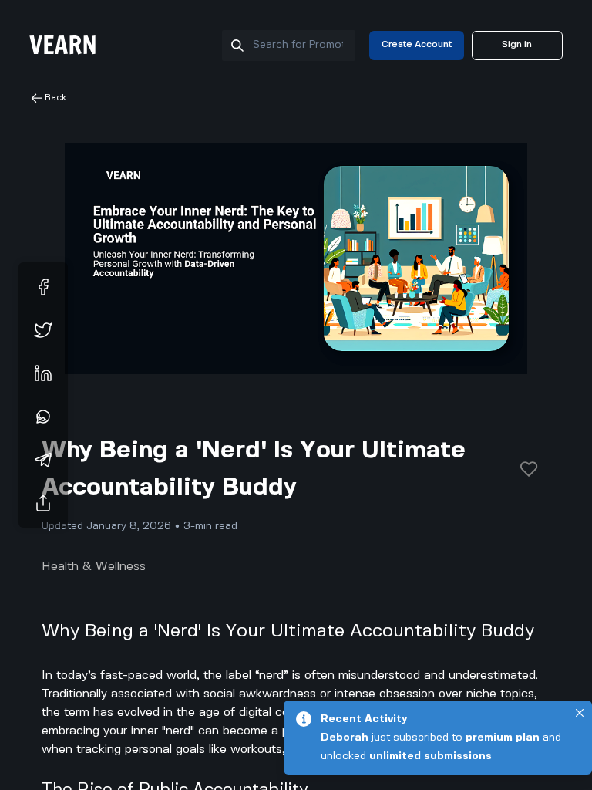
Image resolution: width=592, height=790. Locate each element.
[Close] (579, 713)
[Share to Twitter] (43, 330)
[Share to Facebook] (43, 287)
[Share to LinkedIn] (43, 373)
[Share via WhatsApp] (43, 416)
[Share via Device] (43, 503)
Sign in (517, 44)
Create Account (417, 44)
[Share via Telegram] (43, 459)
